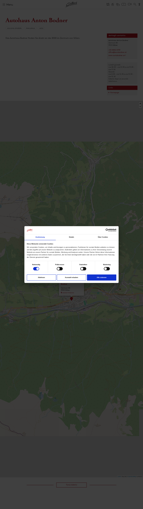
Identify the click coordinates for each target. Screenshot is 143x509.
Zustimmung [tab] (40, 237)
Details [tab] (71, 237)
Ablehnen (41, 277)
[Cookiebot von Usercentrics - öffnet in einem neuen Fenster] (107, 230)
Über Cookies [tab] (103, 237)
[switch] (60, 270)
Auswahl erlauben (71, 277)
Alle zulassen (101, 277)
